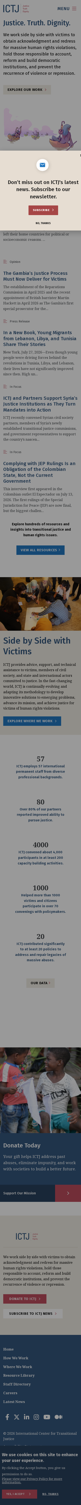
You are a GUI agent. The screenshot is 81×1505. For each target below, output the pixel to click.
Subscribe (41, 210)
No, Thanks (43, 223)
